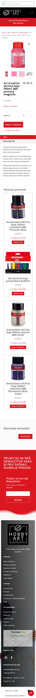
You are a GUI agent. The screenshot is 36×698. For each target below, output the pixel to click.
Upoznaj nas (8, 588)
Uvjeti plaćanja (9, 625)
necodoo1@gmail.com (11, 669)
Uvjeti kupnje (8, 619)
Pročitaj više (18, 242)
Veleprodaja (7, 578)
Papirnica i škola (9, 568)
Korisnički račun (9, 612)
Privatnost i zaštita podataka (14, 598)
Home (4, 33)
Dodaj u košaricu (13, 125)
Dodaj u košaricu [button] (18, 347)
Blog (5, 602)
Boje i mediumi (12, 33)
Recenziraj (25, 436)
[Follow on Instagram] (5, 657)
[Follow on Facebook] (11, 657)
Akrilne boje (24, 33)
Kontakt (6, 592)
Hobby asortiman (9, 565)
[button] (29, 44)
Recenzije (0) (9, 141)
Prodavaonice (8, 595)
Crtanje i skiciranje (10, 571)
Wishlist (6, 615)
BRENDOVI (7, 575)
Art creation (13, 106)
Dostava (6, 622)
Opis (5, 137)
